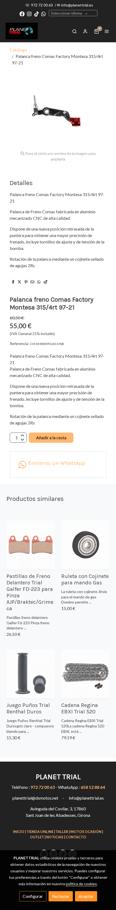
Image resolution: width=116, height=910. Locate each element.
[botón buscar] (74, 31)
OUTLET (37, 837)
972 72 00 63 (42, 5)
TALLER (62, 831)
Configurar (33, 896)
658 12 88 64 (93, 787)
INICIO (18, 831)
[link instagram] (29, 13)
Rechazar (60, 896)
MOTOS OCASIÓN (85, 831)
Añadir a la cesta (51, 437)
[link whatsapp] (43, 13)
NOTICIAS (54, 837)
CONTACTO (76, 837)
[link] (21, 31)
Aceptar (86, 896)
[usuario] (85, 31)
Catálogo (18, 49)
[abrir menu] (107, 31)
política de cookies (81, 883)
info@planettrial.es (77, 5)
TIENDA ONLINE (39, 831)
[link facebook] (22, 13)
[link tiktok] (36, 13)
